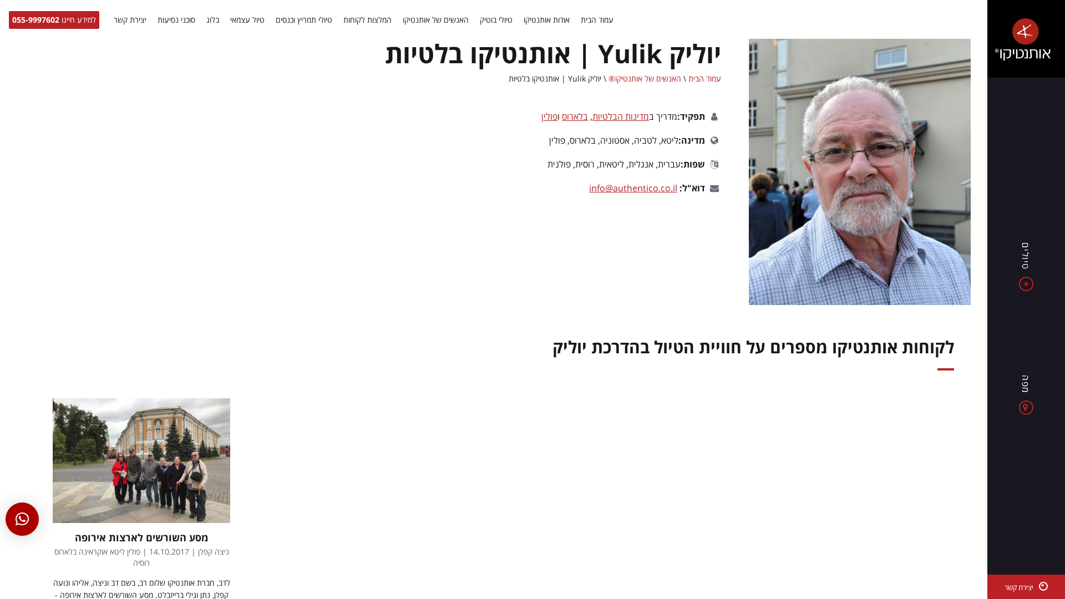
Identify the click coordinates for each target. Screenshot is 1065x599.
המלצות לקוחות (367, 20)
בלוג (212, 20)
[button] (22, 519)
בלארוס (575, 116)
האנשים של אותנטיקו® (644, 78)
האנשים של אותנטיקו (436, 20)
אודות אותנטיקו (547, 20)
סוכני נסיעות (176, 20)
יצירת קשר (130, 20)
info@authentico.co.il (633, 188)
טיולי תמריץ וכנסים (304, 20)
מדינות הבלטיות (620, 116)
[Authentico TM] (1026, 39)
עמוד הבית (597, 20)
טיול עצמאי (247, 20)
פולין (549, 116)
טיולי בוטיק (496, 20)
